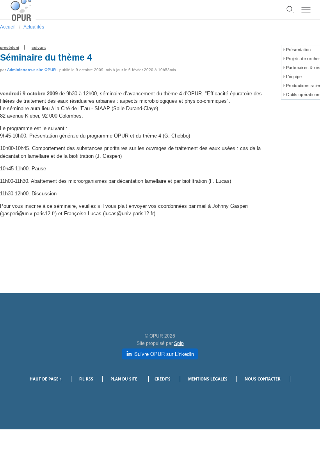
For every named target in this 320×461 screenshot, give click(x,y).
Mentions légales (208, 379)
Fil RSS (86, 379)
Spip (179, 343)
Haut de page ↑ (46, 379)
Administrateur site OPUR (31, 70)
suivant (39, 47)
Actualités (33, 27)
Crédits (163, 379)
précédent (9, 47)
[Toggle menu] (306, 10)
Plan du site (123, 379)
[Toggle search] (290, 10)
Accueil (8, 27)
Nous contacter (263, 379)
